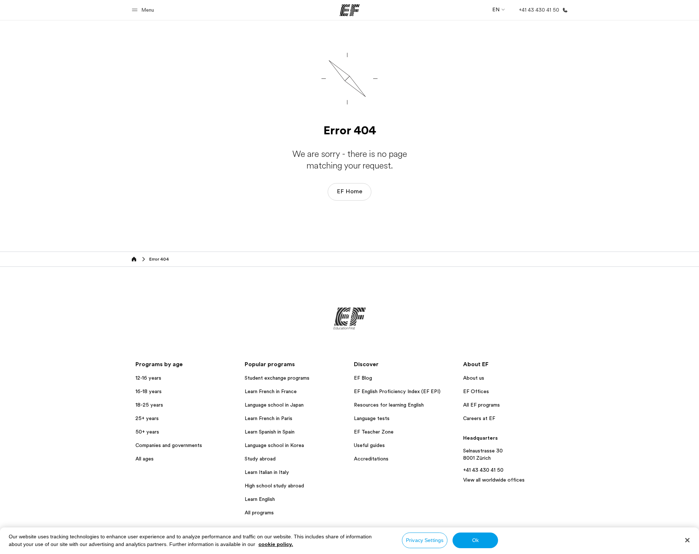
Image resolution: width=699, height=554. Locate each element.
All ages (144, 459)
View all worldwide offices (494, 480)
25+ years (147, 418)
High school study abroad (274, 485)
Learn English (260, 499)
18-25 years (149, 405)
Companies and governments (168, 445)
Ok (475, 540)
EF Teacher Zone (374, 432)
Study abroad (260, 459)
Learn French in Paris (268, 418)
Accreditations (371, 459)
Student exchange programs (277, 378)
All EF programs (481, 405)
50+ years (147, 432)
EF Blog (363, 378)
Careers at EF (479, 418)
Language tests (372, 418)
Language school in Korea (274, 445)
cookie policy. (275, 544)
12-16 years (148, 378)
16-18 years (148, 391)
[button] (144, 10)
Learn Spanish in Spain (270, 432)
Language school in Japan (274, 405)
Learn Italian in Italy (267, 472)
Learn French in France (271, 391)
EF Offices (476, 391)
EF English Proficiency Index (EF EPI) (397, 391)
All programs (259, 512)
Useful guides (369, 445)
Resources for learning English (389, 405)
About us (473, 378)
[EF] (350, 10)
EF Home (349, 191)
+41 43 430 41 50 (483, 470)
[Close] (687, 540)
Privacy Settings (424, 540)
